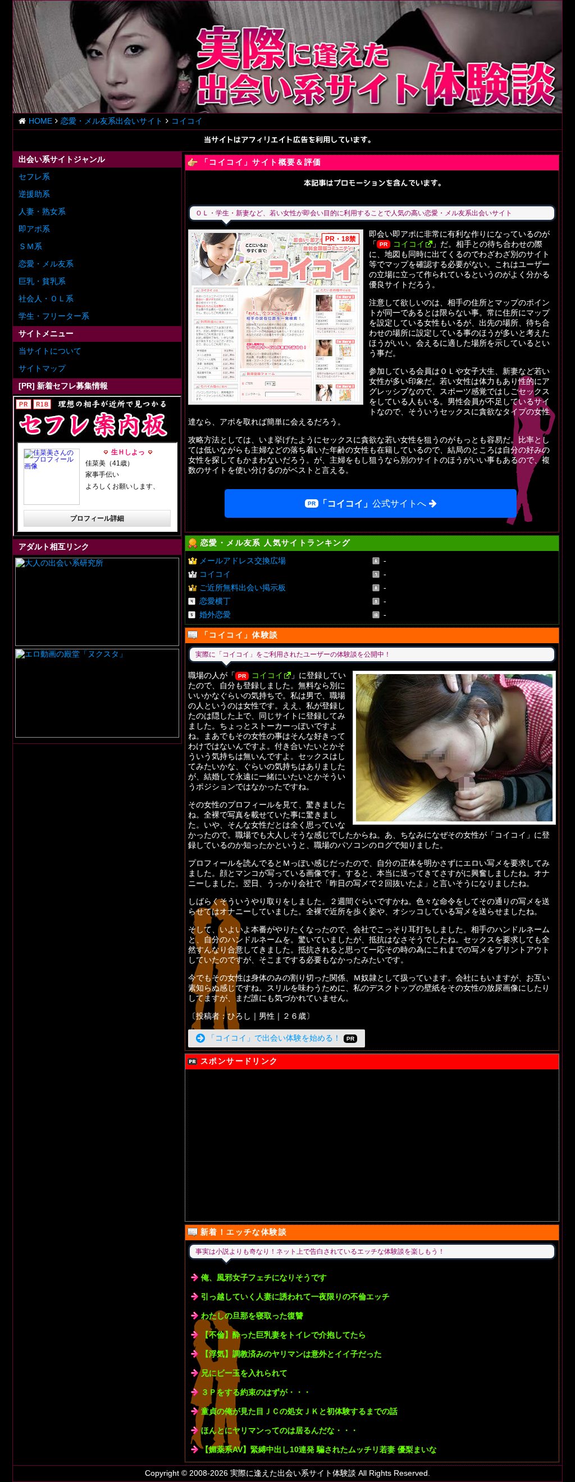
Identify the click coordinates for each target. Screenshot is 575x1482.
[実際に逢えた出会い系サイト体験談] (287, 57)
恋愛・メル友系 (46, 263)
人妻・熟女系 (42, 211)
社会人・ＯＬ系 (46, 298)
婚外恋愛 (215, 614)
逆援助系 (34, 193)
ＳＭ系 (30, 246)
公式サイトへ (372, 503)
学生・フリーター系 (54, 315)
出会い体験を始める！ (274, 1037)
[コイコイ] (275, 317)
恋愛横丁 (215, 601)
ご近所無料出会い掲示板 (242, 587)
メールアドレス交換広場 (242, 560)
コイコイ (409, 244)
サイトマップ (42, 368)
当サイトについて (50, 350)
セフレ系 (34, 176)
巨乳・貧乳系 (42, 281)
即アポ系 (34, 228)
